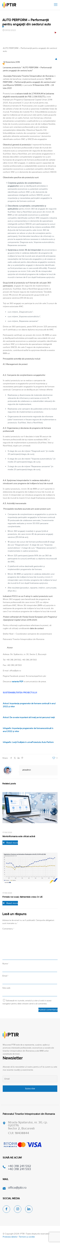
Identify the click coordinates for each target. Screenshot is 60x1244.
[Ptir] (9, 5)
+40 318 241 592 (19, 1166)
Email (5, 976)
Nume (5, 963)
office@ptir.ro (17, 1188)
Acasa (9, 647)
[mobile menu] (55, 5)
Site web (6, 988)
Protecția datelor (10, 1237)
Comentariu (8, 928)
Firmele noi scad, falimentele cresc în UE (22, 896)
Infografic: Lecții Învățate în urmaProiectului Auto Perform (28, 742)
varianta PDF (18, 681)
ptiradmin (26, 770)
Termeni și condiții (27, 1237)
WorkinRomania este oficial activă (18, 836)
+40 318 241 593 (19, 1169)
